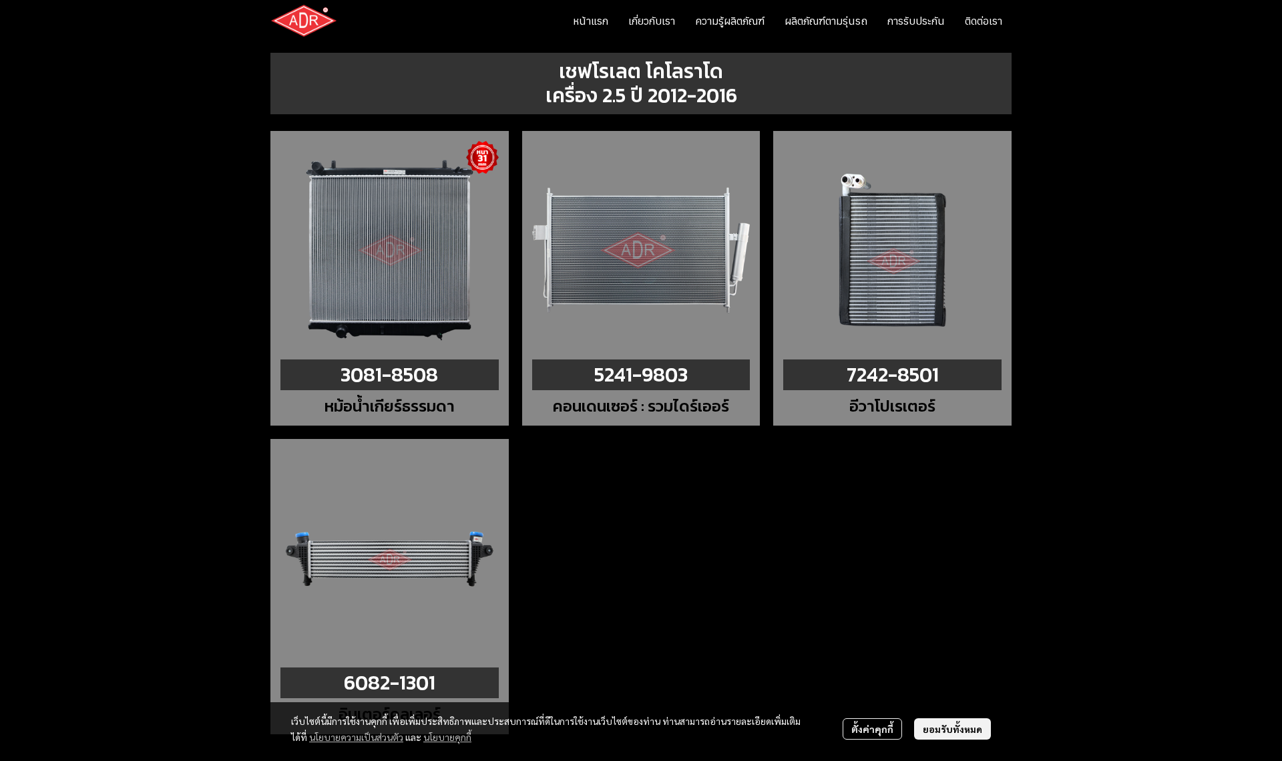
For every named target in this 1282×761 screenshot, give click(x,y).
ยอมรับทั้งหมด (952, 729)
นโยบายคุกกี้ (447, 737)
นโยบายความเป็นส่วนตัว (356, 737)
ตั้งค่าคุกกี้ (872, 729)
